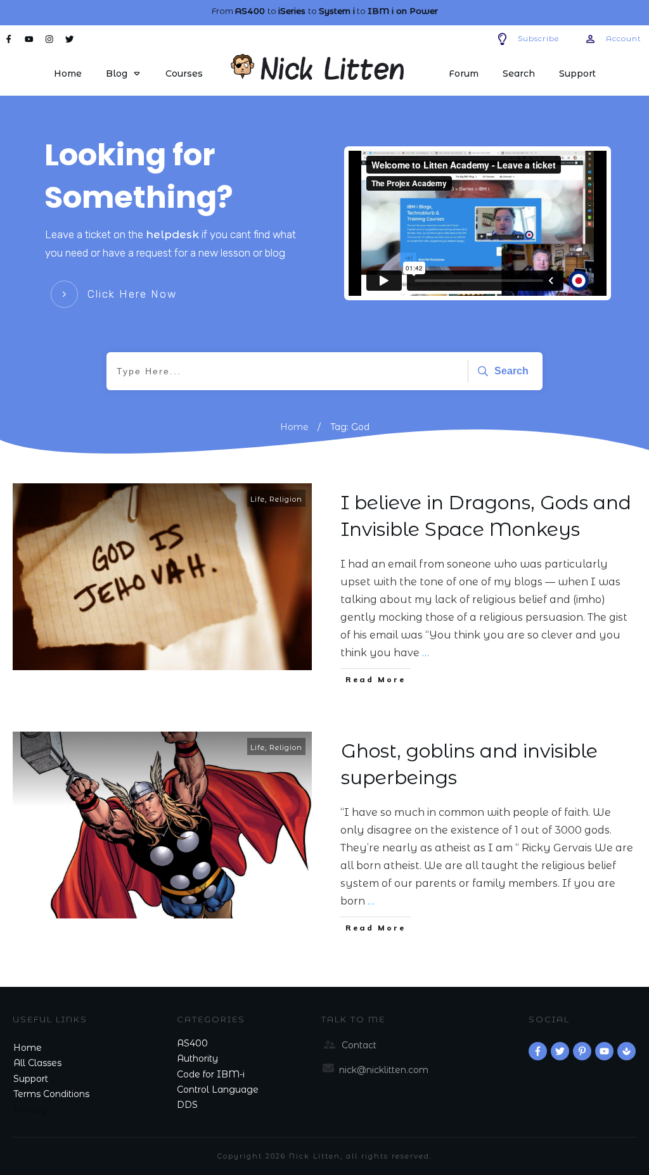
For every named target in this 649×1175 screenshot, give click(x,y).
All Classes (37, 1063)
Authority (197, 1058)
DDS (187, 1104)
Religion (285, 499)
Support (30, 1078)
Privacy (30, 1109)
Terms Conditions (51, 1094)
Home (27, 1047)
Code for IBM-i (211, 1074)
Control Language (218, 1089)
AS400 (192, 1043)
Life (257, 499)
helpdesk (172, 234)
